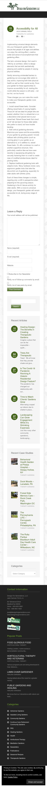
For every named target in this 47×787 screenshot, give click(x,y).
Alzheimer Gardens (17, 711)
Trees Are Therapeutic (25, 354)
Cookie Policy (12, 777)
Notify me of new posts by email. (19, 285)
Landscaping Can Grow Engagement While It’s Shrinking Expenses (26, 421)
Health (12, 736)
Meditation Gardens (17, 743)
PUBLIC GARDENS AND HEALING (19, 686)
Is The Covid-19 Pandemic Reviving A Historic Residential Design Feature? (28, 375)
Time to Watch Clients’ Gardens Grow (28, 399)
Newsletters (14, 747)
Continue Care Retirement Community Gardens (19, 723)
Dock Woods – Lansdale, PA (27, 482)
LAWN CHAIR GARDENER (20, 671)
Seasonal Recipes (16, 754)
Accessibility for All (27, 28)
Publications (14, 751)
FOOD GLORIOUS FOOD (19, 642)
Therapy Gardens (27, 475)
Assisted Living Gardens (19, 714)
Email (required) (13, 256)
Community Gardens (17, 718)
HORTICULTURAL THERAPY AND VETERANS (21, 657)
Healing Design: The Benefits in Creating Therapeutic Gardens (27, 332)
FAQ (11, 728)
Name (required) (13, 248)
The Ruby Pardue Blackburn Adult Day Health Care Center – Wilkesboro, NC (28, 541)
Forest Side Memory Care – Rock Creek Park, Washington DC (27, 498)
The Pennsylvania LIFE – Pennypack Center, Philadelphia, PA (28, 519)
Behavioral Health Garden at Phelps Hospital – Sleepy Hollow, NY (27, 466)
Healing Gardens (14, 674)
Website (10, 265)
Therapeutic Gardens (25, 34)
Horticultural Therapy (16, 645)
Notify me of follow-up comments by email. (23, 279)
